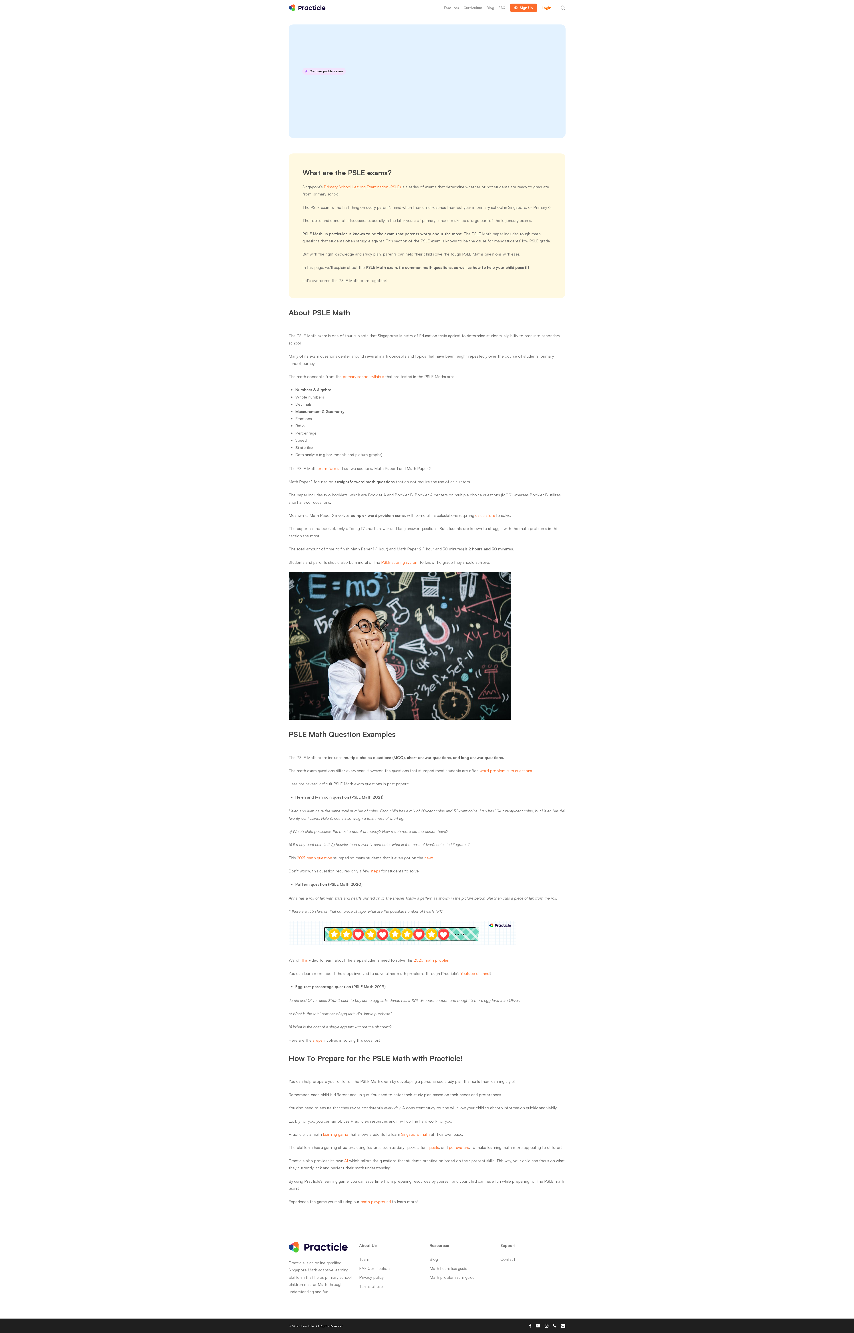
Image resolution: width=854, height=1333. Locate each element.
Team (364, 1259)
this (305, 960)
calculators (485, 515)
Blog (434, 1259)
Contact (507, 1259)
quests (433, 1147)
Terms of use (371, 1286)
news (428, 857)
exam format (329, 468)
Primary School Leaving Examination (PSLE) (362, 186)
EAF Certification (374, 1268)
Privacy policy (371, 1277)
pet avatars (459, 1147)
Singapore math (415, 1134)
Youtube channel (475, 973)
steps (375, 870)
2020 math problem (432, 960)
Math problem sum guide (452, 1277)
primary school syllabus (363, 376)
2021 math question (314, 857)
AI (346, 1160)
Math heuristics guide (448, 1268)
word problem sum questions (506, 770)
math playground (376, 1201)
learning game (335, 1134)
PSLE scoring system (400, 562)
